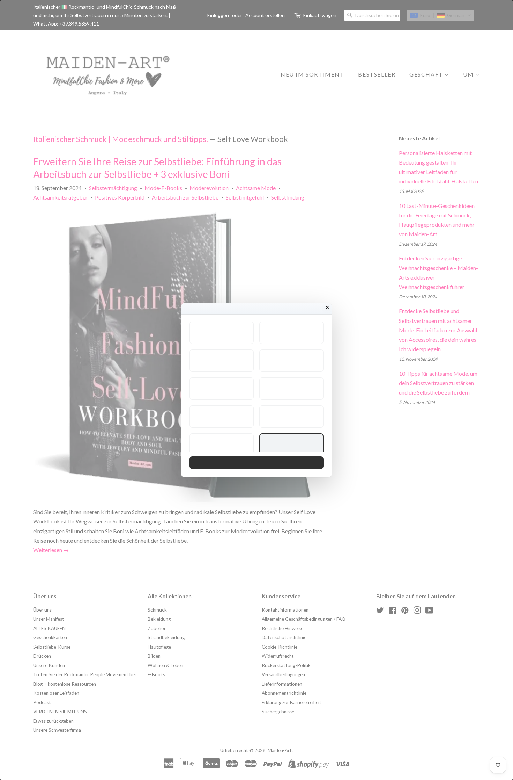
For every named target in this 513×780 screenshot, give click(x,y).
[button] (221, 333)
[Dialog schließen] (327, 307)
